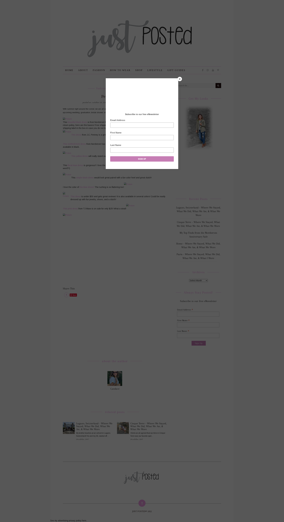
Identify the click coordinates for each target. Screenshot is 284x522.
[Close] (180, 79)
